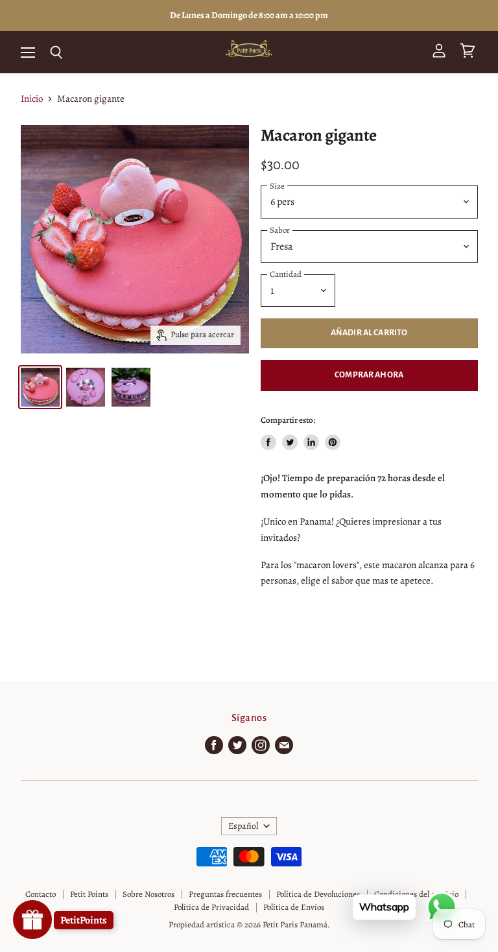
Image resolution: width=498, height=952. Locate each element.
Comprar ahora (369, 374)
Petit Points (89, 893)
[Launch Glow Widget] (32, 919)
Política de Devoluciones (318, 893)
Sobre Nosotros (148, 893)
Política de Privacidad (211, 906)
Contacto (40, 893)
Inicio (32, 98)
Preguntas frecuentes (225, 893)
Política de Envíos (293, 906)
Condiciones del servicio (416, 893)
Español (243, 826)
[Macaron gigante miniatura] (40, 387)
